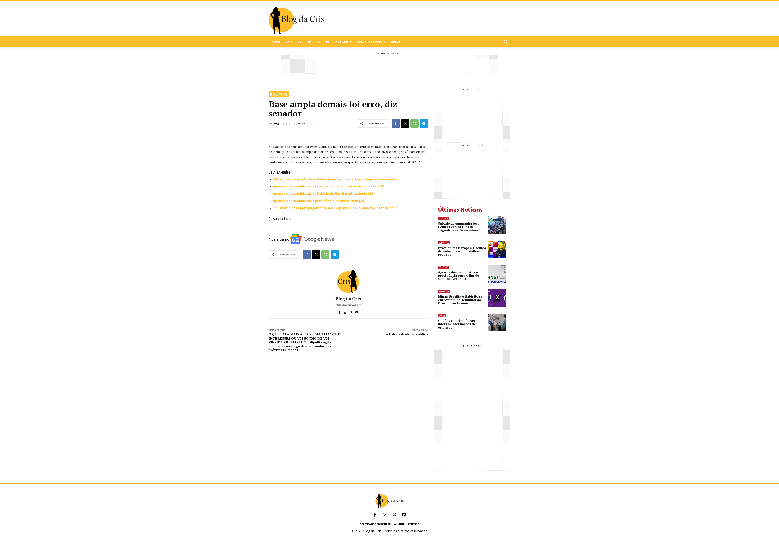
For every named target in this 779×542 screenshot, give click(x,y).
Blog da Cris (280, 123)
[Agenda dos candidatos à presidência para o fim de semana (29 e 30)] (497, 274)
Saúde (442, 316)
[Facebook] (396, 123)
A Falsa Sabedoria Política (407, 334)
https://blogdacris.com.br (348, 304)
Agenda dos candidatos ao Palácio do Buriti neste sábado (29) (324, 193)
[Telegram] (424, 123)
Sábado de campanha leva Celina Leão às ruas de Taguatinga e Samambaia (334, 179)
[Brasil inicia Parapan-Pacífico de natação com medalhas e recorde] (497, 250)
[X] (405, 123)
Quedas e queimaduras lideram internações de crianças (457, 324)
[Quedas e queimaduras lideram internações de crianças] (497, 322)
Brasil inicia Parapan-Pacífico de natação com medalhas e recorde (462, 251)
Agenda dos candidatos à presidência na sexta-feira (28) (319, 200)
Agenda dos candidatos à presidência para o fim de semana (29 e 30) (329, 186)
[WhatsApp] (414, 123)
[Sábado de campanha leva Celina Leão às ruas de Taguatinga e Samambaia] (497, 225)
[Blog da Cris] (348, 281)
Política (278, 94)
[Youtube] (356, 311)
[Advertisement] (415, 20)
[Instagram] (345, 311)
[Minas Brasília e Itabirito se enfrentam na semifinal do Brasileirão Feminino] (497, 298)
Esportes (444, 243)
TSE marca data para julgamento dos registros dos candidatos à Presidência (335, 208)
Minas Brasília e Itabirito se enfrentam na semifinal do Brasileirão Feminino (460, 300)
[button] (505, 41)
